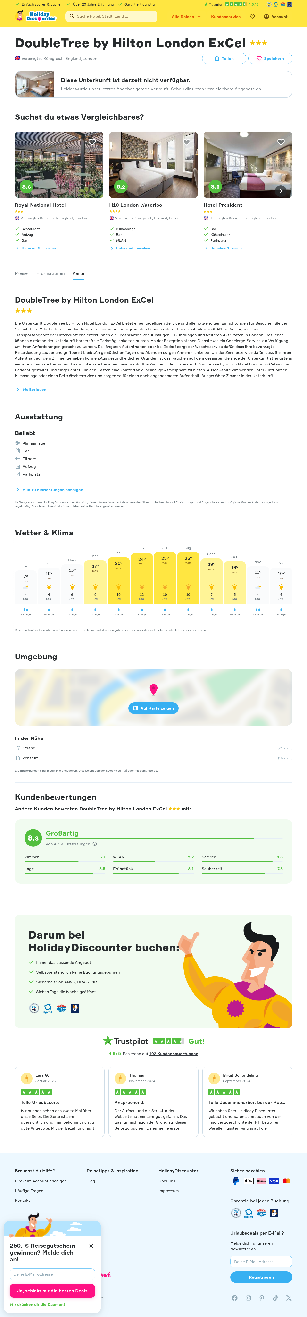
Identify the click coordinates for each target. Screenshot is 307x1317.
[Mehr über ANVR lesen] (283, 4)
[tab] (21, 273)
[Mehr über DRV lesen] (269, 4)
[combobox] (111, 16)
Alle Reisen (183, 16)
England (73, 58)
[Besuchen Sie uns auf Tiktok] (275, 1298)
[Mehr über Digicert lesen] (48, 1008)
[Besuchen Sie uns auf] (248, 1298)
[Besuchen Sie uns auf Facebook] (234, 1298)
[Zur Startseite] (36, 16)
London (90, 58)
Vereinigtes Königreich (43, 58)
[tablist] (153, 273)
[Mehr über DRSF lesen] (289, 4)
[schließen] (91, 1246)
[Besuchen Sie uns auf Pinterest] (261, 1298)
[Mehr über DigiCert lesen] (276, 4)
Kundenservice (226, 16)
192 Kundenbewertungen (173, 1053)
